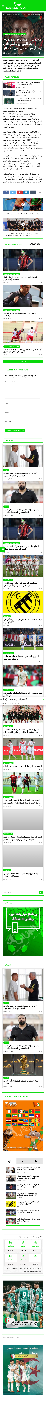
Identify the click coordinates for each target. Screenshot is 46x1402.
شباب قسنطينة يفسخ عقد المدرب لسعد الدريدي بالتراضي (20, 314)
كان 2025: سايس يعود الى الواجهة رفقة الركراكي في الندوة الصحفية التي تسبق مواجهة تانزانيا (28, 84)
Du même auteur (35, 245)
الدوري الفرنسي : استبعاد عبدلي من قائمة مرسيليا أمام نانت (21, 657)
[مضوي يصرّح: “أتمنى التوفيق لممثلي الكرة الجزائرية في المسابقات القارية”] (23, 492)
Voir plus (23, 361)
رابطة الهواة (7, 616)
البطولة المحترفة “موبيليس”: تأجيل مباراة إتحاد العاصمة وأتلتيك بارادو (20, 278)
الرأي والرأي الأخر (8, 763)
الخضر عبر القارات (8, 653)
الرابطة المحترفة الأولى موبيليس (13, 14)
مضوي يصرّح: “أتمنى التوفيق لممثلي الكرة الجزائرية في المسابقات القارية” (21, 511)
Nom (7, 403)
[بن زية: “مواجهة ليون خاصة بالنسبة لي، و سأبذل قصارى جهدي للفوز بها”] (9, 93)
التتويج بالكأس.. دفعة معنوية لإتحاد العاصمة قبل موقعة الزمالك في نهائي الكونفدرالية (21, 730)
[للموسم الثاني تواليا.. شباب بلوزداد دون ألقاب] (23, 749)
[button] (43, 700)
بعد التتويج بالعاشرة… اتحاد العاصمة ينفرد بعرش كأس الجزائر (20, 874)
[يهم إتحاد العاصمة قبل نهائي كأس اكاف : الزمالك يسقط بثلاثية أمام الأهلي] (23, 566)
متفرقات (6, 1077)
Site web (8, 421)
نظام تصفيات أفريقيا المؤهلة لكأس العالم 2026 (20, 1082)
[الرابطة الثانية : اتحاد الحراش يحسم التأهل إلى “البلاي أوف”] (23, 602)
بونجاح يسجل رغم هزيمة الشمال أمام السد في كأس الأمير (23, 694)
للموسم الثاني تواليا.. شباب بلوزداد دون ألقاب (22, 766)
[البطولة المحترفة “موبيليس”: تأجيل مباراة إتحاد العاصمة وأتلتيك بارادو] (23, 260)
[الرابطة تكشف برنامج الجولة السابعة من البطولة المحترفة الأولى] (9, 101)
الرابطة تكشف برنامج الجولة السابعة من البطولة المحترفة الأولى (28, 99)
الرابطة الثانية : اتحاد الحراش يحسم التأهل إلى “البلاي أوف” (22, 620)
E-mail (7, 412)
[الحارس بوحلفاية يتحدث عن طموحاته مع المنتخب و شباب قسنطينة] (23, 456)
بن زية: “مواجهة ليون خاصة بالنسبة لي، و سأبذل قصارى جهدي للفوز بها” (28, 91)
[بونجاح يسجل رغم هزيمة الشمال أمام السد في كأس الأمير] (23, 675)
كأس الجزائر (7, 870)
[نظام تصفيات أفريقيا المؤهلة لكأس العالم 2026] (23, 1065)
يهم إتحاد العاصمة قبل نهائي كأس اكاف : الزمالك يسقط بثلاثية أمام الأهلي (20, 584)
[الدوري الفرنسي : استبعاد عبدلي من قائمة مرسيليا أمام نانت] (23, 639)
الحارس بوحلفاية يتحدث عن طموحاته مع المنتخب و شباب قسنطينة (20, 474)
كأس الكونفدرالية (8, 579)
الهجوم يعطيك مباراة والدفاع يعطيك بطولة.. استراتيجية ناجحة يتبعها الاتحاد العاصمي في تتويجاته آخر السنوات (21, 801)
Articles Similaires (34, 243)
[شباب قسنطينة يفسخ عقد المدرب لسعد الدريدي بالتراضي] (23, 296)
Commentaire (10, 382)
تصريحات (23, 34)
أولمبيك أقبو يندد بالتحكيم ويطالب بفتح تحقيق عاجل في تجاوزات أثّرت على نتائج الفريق (22, 350)
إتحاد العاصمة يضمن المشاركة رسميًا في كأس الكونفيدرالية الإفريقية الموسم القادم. (22, 838)
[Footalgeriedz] (16, 5)
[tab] (34, 243)
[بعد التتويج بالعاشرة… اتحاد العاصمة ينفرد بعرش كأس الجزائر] (23, 856)
